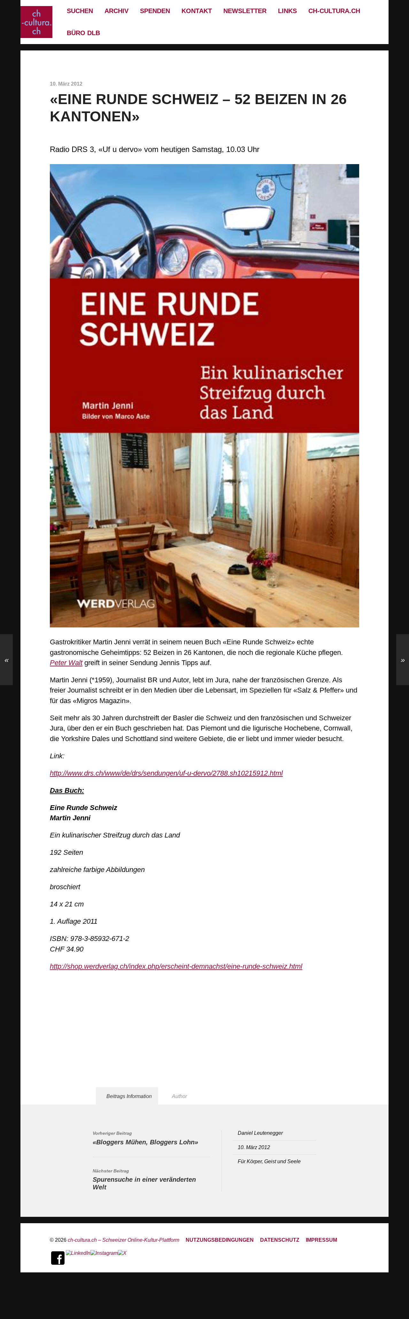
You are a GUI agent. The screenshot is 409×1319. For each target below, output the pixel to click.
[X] (122, 1258)
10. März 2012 (254, 1147)
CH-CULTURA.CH (334, 10)
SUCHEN (80, 10)
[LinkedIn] (78, 1258)
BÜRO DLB (83, 32)
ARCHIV (116, 10)
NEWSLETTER (244, 10)
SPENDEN (155, 10)
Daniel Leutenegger (260, 1133)
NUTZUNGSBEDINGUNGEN (220, 1240)
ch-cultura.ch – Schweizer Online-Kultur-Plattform (123, 1240)
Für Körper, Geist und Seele (269, 1161)
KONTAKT (196, 10)
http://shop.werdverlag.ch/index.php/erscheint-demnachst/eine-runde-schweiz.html (176, 966)
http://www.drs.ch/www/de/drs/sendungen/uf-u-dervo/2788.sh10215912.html (166, 773)
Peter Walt (66, 663)
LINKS (287, 10)
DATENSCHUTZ (279, 1240)
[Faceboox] (58, 1258)
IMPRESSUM (321, 1240)
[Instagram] (104, 1258)
